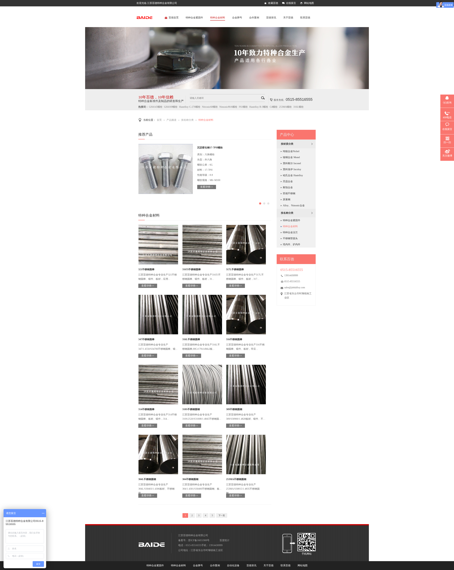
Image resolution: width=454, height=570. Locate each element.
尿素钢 (286, 199)
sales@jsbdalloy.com (294, 287)
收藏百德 (273, 3)
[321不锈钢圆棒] (158, 245)
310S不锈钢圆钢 (191, 409)
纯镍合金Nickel (291, 151)
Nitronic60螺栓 (210, 107)
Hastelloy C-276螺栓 (189, 107)
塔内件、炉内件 (291, 244)
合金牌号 (237, 17)
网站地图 (309, 3)
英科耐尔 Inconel (292, 163)
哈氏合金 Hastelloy (293, 175)
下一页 (221, 515)
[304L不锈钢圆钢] (158, 454)
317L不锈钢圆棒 (235, 269)
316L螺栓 (298, 107)
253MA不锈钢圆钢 (236, 479)
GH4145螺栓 (155, 107)
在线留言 (291, 3)
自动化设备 (233, 565)
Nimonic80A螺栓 (228, 107)
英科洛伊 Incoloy (292, 169)
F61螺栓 (243, 107)
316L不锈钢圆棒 (191, 339)
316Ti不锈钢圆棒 (191, 269)
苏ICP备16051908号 (198, 540)
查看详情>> (206, 187)
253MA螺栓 (285, 107)
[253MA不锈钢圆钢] (246, 454)
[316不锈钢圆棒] (246, 314)
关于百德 (288, 17)
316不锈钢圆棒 (234, 339)
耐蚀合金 (288, 187)
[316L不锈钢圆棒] (202, 314)
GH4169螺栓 (171, 107)
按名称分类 (187, 120)
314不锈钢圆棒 (146, 409)
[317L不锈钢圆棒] (246, 245)
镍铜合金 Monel (291, 157)
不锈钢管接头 (290, 238)
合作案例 (254, 17)
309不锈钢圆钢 (234, 409)
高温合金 (288, 181)
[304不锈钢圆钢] (202, 454)
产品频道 (171, 120)
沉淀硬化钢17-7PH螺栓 (210, 147)
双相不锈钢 (289, 193)
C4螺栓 (274, 107)
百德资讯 (271, 17)
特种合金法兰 (290, 232)
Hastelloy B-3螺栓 (258, 107)
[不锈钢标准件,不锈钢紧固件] (227, 88)
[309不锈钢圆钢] (246, 384)
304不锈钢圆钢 (190, 479)
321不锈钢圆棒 (146, 269)
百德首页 (174, 17)
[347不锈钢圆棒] (158, 314)
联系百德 (305, 17)
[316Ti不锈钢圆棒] (202, 245)
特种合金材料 (217, 17)
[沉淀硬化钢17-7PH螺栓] (165, 169)
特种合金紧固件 (194, 17)
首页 (159, 120)
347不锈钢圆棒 (146, 339)
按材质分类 (287, 144)
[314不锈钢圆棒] (158, 384)
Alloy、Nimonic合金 (294, 205)
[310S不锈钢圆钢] (202, 384)
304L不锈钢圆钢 (147, 479)
